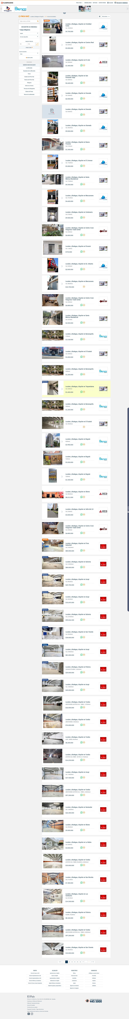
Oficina (74, 973)
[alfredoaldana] (103, 546)
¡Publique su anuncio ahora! (94, 973)
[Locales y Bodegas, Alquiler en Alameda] (52, 127)
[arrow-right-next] (89, 962)
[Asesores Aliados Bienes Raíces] (71, 9)
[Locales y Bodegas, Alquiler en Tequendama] (52, 388)
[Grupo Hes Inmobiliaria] (32, 9)
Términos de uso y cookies (32, 1007)
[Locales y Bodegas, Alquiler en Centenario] (52, 214)
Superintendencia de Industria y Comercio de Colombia (37, 1011)
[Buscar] (37, 21)
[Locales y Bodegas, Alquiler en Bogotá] (52, 440)
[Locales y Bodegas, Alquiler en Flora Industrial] (52, 545)
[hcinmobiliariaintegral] (103, 231)
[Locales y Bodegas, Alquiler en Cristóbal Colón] (52, 26)
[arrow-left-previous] (64, 962)
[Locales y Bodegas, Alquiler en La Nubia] (52, 843)
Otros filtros (29, 47)
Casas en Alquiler (54, 975)
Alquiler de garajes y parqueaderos (54, 985)
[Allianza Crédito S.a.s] (109, 9)
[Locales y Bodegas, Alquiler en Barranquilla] (52, 335)
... (86, 962)
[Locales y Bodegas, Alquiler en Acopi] (52, 581)
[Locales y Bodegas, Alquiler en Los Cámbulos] (52, 896)
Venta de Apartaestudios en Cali (35, 978)
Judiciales (94, 985)
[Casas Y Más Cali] (45, 9)
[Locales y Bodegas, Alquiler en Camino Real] (52, 44)
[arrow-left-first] (60, 962)
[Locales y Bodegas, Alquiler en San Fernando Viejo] (52, 79)
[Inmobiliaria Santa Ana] (84, 9)
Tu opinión (128, 508)
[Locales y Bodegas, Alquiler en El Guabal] (52, 353)
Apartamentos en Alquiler (54, 973)
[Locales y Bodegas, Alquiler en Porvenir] (52, 247)
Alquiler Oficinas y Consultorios (54, 983)
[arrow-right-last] (92, 962)
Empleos (94, 980)
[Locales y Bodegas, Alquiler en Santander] (52, 808)
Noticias (95, 2)
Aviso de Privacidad (31, 1005)
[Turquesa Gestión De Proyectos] (20, 9)
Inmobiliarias (88, 2)
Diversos (94, 983)
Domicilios (74, 978)
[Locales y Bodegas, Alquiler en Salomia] (52, 563)
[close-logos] (64, 12)
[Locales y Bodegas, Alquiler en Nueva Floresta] (52, 144)
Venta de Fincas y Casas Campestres (35, 983)
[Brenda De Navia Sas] (122, 9)
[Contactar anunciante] (84, 31)
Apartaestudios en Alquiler (55, 978)
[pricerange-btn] (37, 44)
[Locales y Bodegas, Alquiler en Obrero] (52, 493)
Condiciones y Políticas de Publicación (34, 1001)
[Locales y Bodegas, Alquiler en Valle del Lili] (52, 510)
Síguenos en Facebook (74, 985)
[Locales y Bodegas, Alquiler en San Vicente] (52, 633)
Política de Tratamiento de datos (33, 1003)
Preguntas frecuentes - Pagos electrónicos (35, 1009)
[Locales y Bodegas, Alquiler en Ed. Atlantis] (52, 265)
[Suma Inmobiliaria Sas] (7, 9)
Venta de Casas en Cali (35, 973)
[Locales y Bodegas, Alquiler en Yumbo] (52, 703)
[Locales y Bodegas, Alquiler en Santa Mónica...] (52, 179)
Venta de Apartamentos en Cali (35, 975)
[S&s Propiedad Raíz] (58, 9)
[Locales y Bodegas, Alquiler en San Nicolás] (52, 878)
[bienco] (103, 336)
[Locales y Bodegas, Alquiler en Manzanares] (52, 197)
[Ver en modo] (99, 16)
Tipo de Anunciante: (23, 51)
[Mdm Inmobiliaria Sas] (96, 9)
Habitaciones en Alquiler (54, 980)
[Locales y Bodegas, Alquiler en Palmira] (52, 668)
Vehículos (94, 978)
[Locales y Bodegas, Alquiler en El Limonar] (52, 162)
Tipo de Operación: (29, 31)
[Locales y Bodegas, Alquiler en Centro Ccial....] (52, 230)
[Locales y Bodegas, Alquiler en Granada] (52, 94)
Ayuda (74, 983)
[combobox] (29, 21)
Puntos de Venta (74, 975)
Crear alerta (30, 57)
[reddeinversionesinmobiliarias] (103, 62)
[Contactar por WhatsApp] (81, 31)
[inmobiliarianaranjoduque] (103, 27)
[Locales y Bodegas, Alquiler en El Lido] (52, 61)
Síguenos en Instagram (74, 988)
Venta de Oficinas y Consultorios (35, 980)
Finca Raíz (79, 2)
